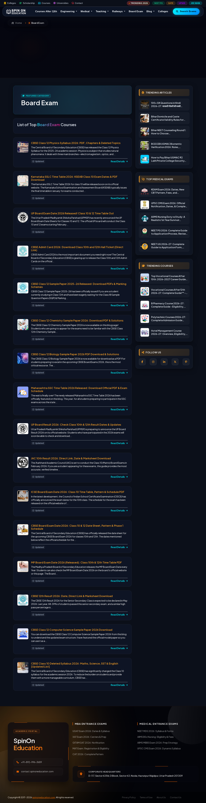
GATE (170, 3)
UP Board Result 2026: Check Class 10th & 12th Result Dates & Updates (76, 424)
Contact (79, 3)
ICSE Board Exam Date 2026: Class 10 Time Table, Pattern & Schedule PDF (77, 492)
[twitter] (175, 361)
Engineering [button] (68, 11)
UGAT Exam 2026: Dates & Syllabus (91, 731)
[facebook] (142, 361)
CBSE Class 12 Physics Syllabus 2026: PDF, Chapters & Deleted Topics (76, 143)
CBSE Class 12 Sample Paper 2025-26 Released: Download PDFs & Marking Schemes (78, 285)
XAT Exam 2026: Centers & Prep (89, 736)
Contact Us (175, 797)
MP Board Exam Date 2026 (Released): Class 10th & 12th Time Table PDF (76, 562)
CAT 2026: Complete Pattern (88, 754)
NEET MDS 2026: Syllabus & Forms (155, 731)
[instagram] (153, 361)
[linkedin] (164, 361)
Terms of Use (146, 797)
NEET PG (158, 3)
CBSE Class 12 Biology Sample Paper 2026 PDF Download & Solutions (75, 354)
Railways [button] (117, 11)
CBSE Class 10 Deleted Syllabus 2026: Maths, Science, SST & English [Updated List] (74, 665)
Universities (62, 3)
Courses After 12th (46, 11)
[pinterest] (186, 361)
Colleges (11, 3)
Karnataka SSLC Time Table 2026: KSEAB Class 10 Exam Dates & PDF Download (74, 178)
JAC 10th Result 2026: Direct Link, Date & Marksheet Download (71, 458)
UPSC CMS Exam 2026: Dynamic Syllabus (159, 748)
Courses (46, 3)
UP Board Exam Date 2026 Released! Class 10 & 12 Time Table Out (72, 213)
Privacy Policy (129, 797)
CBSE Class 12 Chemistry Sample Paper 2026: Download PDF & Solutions (77, 320)
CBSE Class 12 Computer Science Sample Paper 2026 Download (71, 629)
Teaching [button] (101, 11)
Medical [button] (85, 11)
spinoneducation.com (43, 797)
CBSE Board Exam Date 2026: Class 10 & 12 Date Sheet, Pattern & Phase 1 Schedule (77, 527)
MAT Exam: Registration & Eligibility (91, 748)
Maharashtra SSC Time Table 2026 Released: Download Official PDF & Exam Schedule (79, 389)
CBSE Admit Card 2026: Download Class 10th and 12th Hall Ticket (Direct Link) (77, 248)
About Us (161, 797)
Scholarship (29, 3)
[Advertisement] (103, 50)
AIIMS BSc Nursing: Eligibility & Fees (155, 736)
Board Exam (136, 11)
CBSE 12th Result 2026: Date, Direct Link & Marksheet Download (72, 596)
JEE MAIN (195, 3)
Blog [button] (149, 11)
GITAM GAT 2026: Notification (88, 742)
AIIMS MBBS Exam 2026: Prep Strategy (157, 742)
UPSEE (182, 3)
